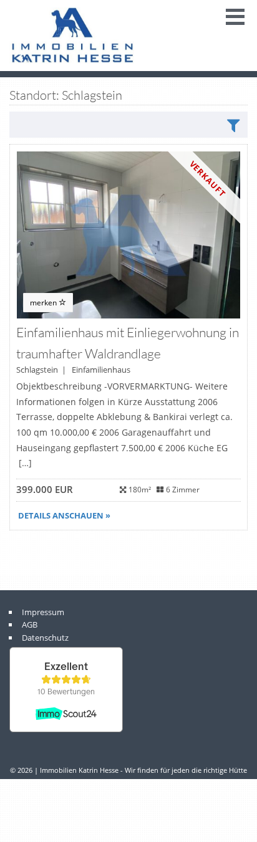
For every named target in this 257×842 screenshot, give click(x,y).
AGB (29, 624)
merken (44, 302)
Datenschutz (45, 637)
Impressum (43, 612)
